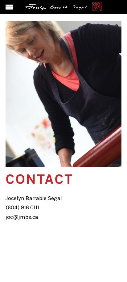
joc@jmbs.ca (22, 217)
